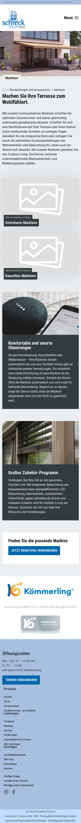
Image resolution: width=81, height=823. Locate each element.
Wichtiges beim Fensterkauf (19, 785)
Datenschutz (25, 816)
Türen (7, 701)
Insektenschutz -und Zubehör (20, 710)
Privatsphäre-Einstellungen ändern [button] (58, 816)
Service (8, 730)
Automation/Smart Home (17, 739)
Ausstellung (10, 763)
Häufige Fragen (12, 776)
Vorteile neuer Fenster (16, 780)
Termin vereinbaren (21, 680)
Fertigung (9, 721)
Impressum (11, 816)
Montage (8, 725)
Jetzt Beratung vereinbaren (34, 550)
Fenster (8, 697)
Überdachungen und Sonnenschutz (29, 89)
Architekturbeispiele (15, 754)
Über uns (9, 759)
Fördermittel (10, 735)
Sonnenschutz (11, 706)
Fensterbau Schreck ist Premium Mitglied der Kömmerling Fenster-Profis (37, 2)
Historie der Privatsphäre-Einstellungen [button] (26, 820)
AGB (36, 816)
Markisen (59, 89)
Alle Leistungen (12, 744)
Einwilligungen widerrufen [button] (62, 820)
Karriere (8, 768)
